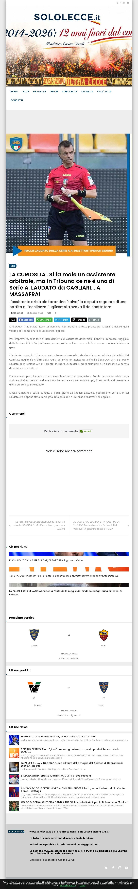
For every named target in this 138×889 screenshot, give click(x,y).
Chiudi (82, 885)
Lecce (25, 91)
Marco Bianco (17, 313)
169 (15, 588)
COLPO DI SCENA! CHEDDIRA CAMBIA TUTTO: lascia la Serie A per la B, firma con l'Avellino (74, 802)
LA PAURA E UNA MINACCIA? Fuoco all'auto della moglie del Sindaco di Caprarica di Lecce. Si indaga (72, 764)
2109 (15, 557)
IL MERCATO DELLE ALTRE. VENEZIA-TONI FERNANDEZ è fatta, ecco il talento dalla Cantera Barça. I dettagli (74, 790)
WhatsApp (45, 319)
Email (96, 319)
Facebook (27, 319)
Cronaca (87, 91)
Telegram (63, 319)
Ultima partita (19, 670)
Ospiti (54, 91)
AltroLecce (69, 91)
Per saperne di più (68, 885)
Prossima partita (21, 618)
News (13, 266)
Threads (80, 319)
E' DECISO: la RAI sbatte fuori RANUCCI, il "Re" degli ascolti (56, 775)
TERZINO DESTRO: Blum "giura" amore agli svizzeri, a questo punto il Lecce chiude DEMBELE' (63, 575)
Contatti (16, 100)
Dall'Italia (104, 91)
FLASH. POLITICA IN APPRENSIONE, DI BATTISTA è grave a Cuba (46, 560)
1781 (15, 573)
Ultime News (18, 727)
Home (14, 91)
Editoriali (39, 91)
